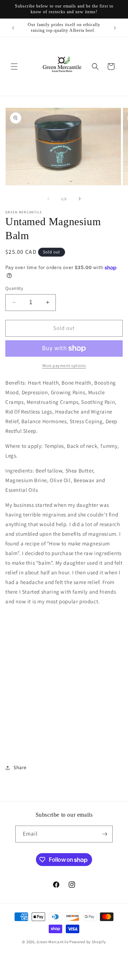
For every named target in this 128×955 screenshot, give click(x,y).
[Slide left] (48, 199)
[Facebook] (64, 661)
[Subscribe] (104, 834)
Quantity (14, 288)
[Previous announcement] (13, 28)
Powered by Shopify (87, 941)
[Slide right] (79, 199)
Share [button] (20, 767)
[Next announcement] (115, 28)
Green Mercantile (52, 941)
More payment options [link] (64, 365)
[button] (14, 66)
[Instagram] (64, 712)
